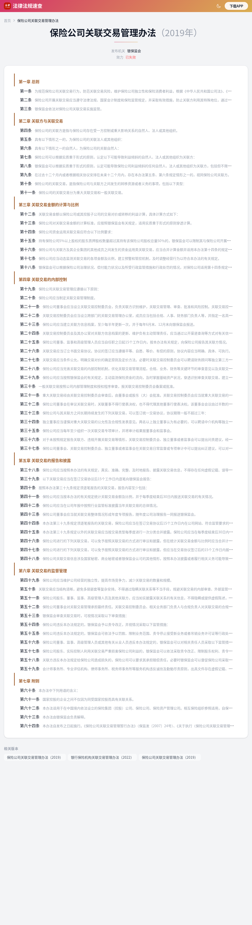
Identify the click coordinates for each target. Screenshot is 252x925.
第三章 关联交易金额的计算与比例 (49, 204)
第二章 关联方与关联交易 (41, 121)
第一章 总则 (29, 81)
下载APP (236, 5)
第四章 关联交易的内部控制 (43, 279)
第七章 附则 (29, 681)
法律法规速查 (27, 5)
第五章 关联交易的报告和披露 (45, 460)
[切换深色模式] (219, 6)
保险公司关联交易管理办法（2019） (35, 757)
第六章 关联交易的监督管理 (43, 570)
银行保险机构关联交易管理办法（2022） (102, 757)
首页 (7, 20)
